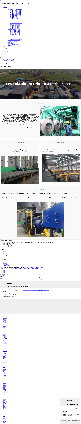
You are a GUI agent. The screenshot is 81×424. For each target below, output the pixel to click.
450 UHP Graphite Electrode (15, 13)
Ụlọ (3, 6)
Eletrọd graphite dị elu (12, 19)
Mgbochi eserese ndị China (13, 44)
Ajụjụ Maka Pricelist (4, 257)
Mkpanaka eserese (11, 43)
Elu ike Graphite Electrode (15, 268)
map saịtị (41, 267)
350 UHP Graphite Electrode (15, 11)
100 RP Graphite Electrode (15, 30)
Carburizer (7, 46)
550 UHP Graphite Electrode (15, 15)
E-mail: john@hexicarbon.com (8, 246)
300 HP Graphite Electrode (15, 21)
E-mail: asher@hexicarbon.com (9, 60)
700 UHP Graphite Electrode (15, 18)
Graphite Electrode (8, 8)
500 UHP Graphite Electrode (15, 14)
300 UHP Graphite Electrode (15, 10)
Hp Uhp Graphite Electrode (25, 268)
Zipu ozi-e (2, 275)
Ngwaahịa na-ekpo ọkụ (34, 267)
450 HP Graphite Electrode (15, 25)
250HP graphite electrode (14, 20)
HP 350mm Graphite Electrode (16, 23)
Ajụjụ (4, 49)
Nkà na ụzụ (5, 48)
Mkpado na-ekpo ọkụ (26, 267)
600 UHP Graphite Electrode (15, 16)
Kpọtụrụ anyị (5, 53)
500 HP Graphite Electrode (15, 26)
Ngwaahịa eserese (8, 42)
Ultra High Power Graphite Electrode (15, 9)
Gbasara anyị (5, 50)
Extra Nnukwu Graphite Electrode (14, 40)
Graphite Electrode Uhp (4, 268)
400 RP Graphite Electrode (15, 33)
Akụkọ (4, 47)
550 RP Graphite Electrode (15, 36)
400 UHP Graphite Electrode (15, 12)
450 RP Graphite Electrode (15, 34)
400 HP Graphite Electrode (15, 24)
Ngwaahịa (5, 7)
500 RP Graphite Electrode (15, 35)
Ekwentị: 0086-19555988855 (8, 59)
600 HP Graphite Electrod (15, 28)
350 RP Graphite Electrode (15, 32)
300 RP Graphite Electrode (15, 31)
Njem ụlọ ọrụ (7, 52)
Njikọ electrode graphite (12, 41)
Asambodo (7, 51)
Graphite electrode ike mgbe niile (16, 39)
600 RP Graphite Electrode (15, 37)
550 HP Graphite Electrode (15, 27)
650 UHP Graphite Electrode (15, 17)
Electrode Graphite (34, 268)
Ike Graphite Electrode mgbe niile (14, 29)
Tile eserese (10, 45)
